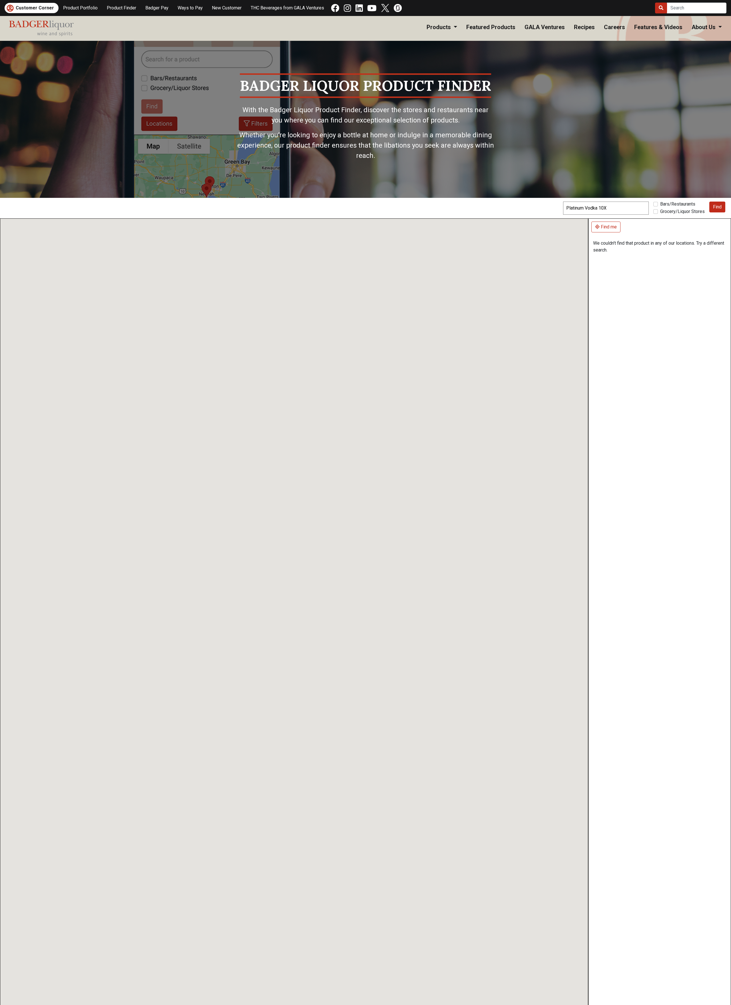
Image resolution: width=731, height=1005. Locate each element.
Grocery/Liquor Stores (682, 211)
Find (717, 207)
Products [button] (439, 27)
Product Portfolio (80, 8)
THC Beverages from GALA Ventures (287, 8)
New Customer (227, 8)
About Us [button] (704, 27)
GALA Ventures (545, 27)
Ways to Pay (190, 8)
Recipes (584, 27)
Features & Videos (658, 27)
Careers (614, 27)
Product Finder (124, 8)
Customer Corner (35, 8)
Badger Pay (156, 8)
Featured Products (490, 27)
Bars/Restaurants (677, 204)
